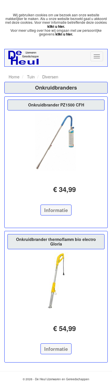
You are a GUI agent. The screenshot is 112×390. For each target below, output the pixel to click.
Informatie (56, 210)
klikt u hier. (56, 26)
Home (14, 77)
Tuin (30, 77)
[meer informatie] (56, 142)
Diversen (49, 77)
